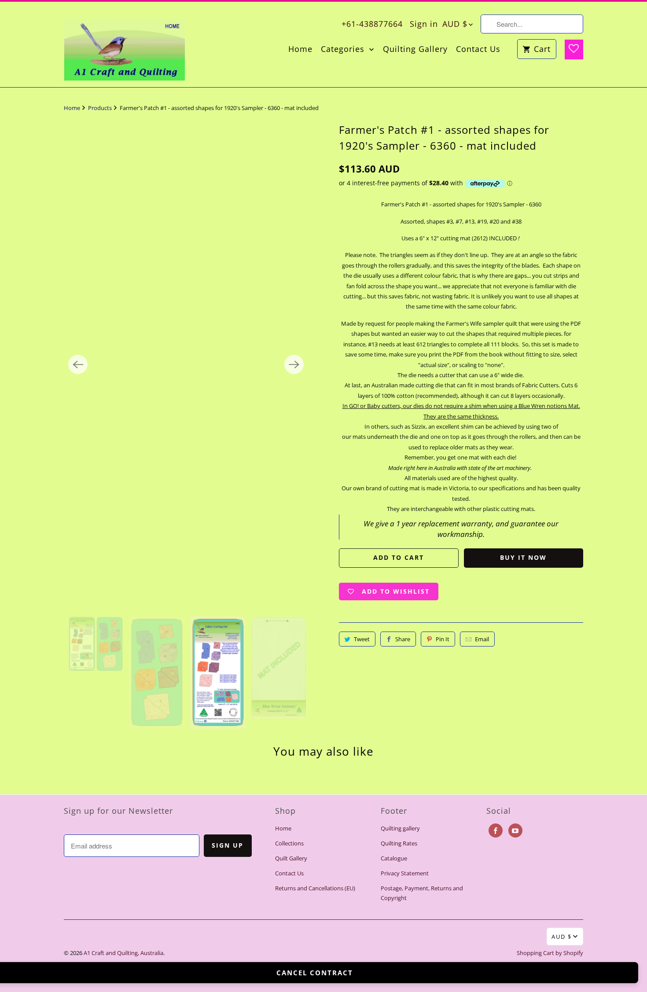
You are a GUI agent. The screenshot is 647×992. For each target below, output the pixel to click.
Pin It (442, 639)
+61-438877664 (372, 24)
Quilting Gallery (415, 49)
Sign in (424, 24)
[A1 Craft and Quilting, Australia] (124, 44)
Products (100, 108)
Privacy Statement (405, 873)
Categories (344, 49)
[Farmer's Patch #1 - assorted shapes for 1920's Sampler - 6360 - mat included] (186, 364)
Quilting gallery (400, 828)
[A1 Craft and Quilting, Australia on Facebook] (496, 830)
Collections (289, 843)
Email (482, 639)
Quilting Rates (399, 843)
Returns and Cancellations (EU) (315, 888)
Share (402, 639)
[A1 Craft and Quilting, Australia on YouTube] (515, 830)
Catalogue (394, 858)
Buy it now (523, 557)
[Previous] (78, 364)
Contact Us (478, 49)
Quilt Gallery (291, 858)
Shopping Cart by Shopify (550, 953)
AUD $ (454, 23)
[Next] (294, 364)
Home (300, 49)
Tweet (362, 639)
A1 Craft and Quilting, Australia (123, 953)
